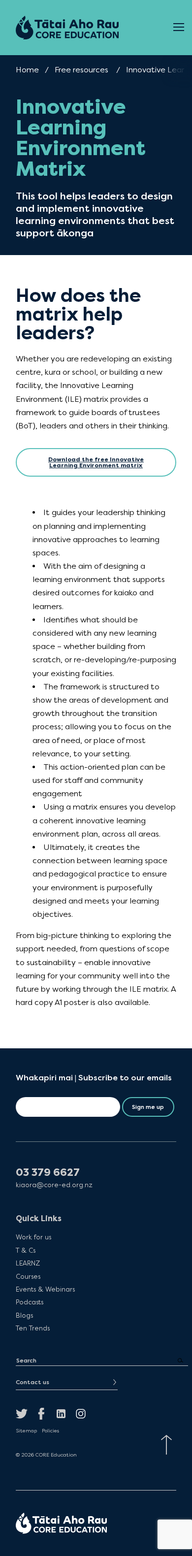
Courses (28, 1276)
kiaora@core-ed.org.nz (54, 1185)
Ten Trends (33, 1328)
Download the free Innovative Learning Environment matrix (96, 462)
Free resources (81, 69)
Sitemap (26, 1431)
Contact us (32, 1382)
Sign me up (148, 1106)
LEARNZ (28, 1263)
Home (27, 69)
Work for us (33, 1236)
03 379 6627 (48, 1172)
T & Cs (25, 1250)
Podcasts (29, 1301)
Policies (50, 1431)
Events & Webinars (45, 1289)
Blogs (24, 1315)
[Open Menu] (178, 27)
